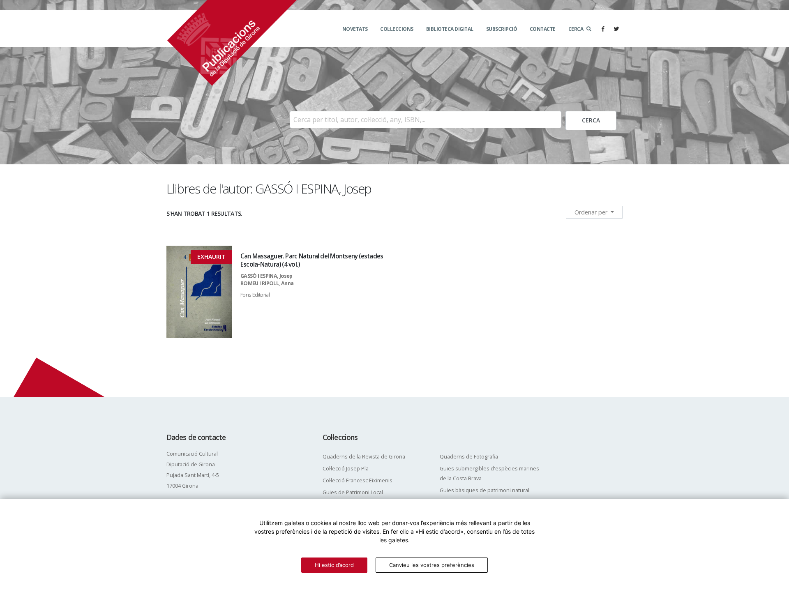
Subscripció (501, 28)
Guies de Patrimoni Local (353, 492)
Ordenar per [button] (591, 212)
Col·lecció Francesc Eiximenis (357, 480)
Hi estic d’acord (334, 565)
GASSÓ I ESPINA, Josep (266, 275)
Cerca (576, 28)
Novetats (355, 28)
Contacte (543, 28)
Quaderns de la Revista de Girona (364, 456)
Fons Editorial (255, 294)
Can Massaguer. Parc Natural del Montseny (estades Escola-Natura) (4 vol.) (311, 260)
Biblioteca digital (449, 28)
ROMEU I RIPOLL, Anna (266, 283)
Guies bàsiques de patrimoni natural (484, 490)
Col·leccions (396, 28)
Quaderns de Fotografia (469, 456)
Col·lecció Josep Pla (346, 468)
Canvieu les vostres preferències (431, 565)
